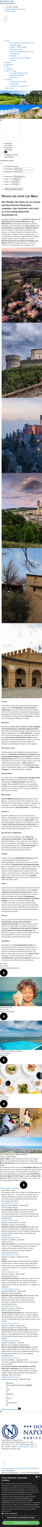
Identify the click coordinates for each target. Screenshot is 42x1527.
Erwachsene (8, 176)
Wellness (13, 56)
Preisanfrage (14, 84)
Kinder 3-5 (7, 181)
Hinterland (13, 77)
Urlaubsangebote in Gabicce (10, 1188)
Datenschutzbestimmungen (20, 1468)
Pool (7, 66)
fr (6, 21)
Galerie (12, 60)
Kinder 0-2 (7, 184)
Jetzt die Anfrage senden (13, 189)
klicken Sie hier (6, 1511)
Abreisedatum (9, 172)
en (7, 18)
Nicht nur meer (11, 71)
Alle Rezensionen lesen (10, 1409)
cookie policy (34, 1468)
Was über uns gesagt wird (19, 86)
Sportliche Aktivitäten (17, 75)
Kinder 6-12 (8, 179)
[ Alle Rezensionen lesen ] (10, 1203)
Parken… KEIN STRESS (18, 47)
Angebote (9, 69)
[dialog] (21, 1500)
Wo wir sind (10, 88)
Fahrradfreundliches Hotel (19, 73)
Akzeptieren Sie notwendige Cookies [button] (21, 1518)
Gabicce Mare (11, 11)
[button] (21, 1513)
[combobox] (37, 1477)
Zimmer (8, 62)
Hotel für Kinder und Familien (20, 58)
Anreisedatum (9, 169)
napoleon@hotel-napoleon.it (15, 9)
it (6, 16)
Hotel (7, 41)
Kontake (9, 79)
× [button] (39, 1477)
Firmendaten (6, 1468)
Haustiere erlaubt (16, 49)
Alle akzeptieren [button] (21, 1523)
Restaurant (9, 64)
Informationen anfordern (18, 81)
